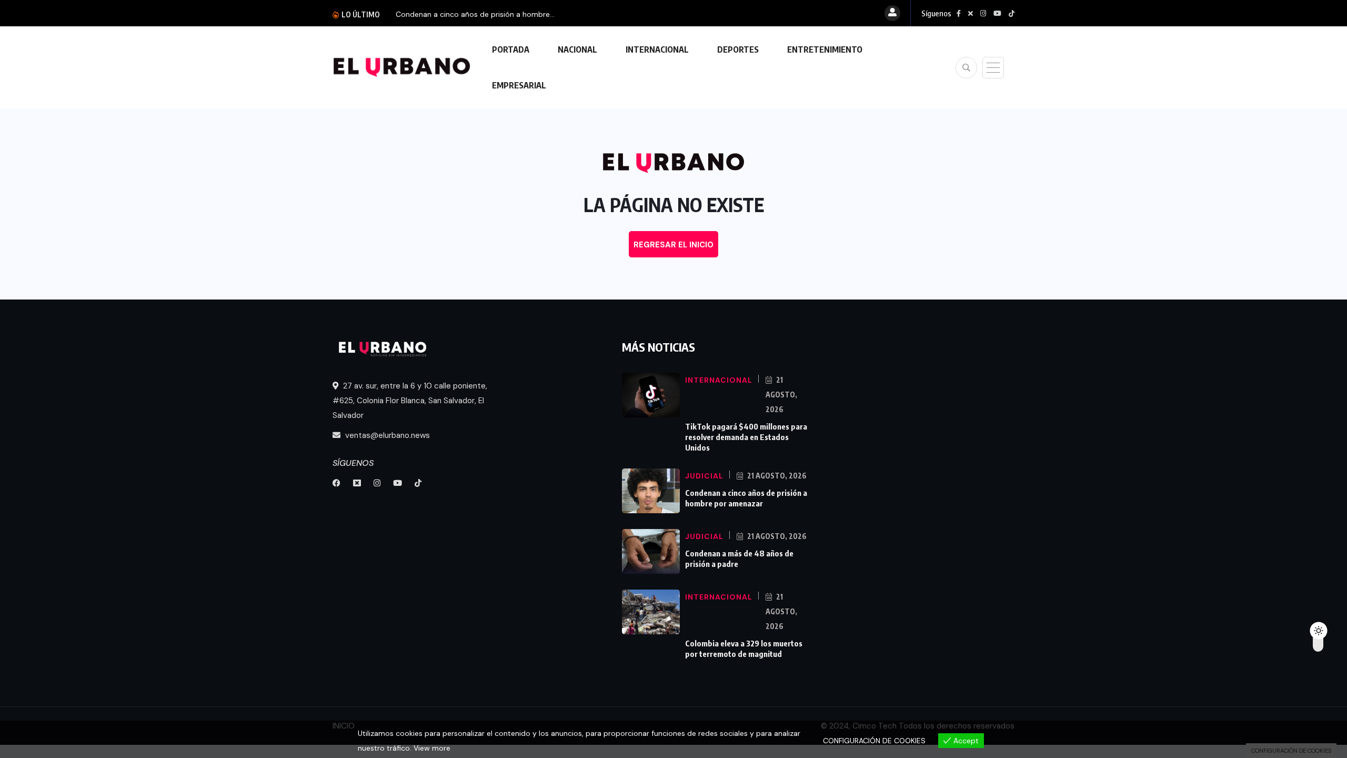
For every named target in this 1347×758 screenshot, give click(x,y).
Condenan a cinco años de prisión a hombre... (475, 14)
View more (432, 748)
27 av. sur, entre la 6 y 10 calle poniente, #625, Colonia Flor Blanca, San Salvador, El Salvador (410, 401)
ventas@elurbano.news (386, 435)
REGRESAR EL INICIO (673, 245)
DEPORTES (738, 49)
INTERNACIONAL (657, 49)
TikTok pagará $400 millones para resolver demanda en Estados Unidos (746, 437)
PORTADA (510, 49)
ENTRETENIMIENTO (824, 49)
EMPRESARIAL (519, 85)
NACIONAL (577, 49)
